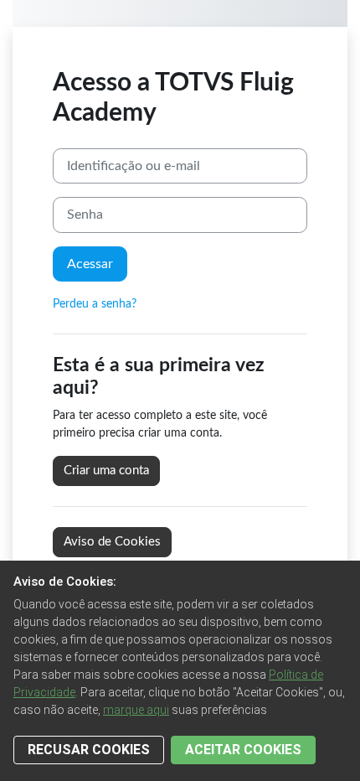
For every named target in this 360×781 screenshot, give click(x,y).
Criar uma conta (106, 470)
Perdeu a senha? (94, 303)
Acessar (90, 264)
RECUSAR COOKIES (89, 750)
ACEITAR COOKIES (243, 750)
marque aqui (136, 709)
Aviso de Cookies (112, 541)
